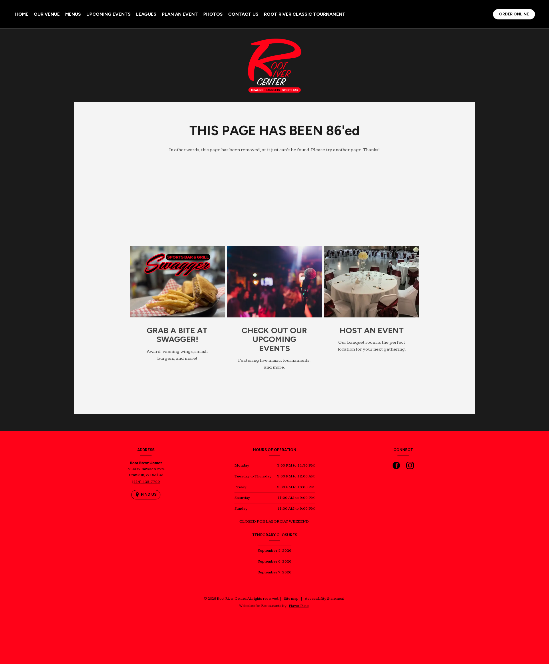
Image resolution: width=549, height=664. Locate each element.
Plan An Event (180, 14)
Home (21, 14)
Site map (291, 598)
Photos (213, 14)
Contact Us (243, 14)
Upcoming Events (108, 14)
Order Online (517, 15)
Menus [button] (73, 14)
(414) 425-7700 (146, 481)
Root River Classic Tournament (304, 14)
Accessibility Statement (324, 598)
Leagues (146, 14)
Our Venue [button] (47, 14)
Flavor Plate (299, 605)
